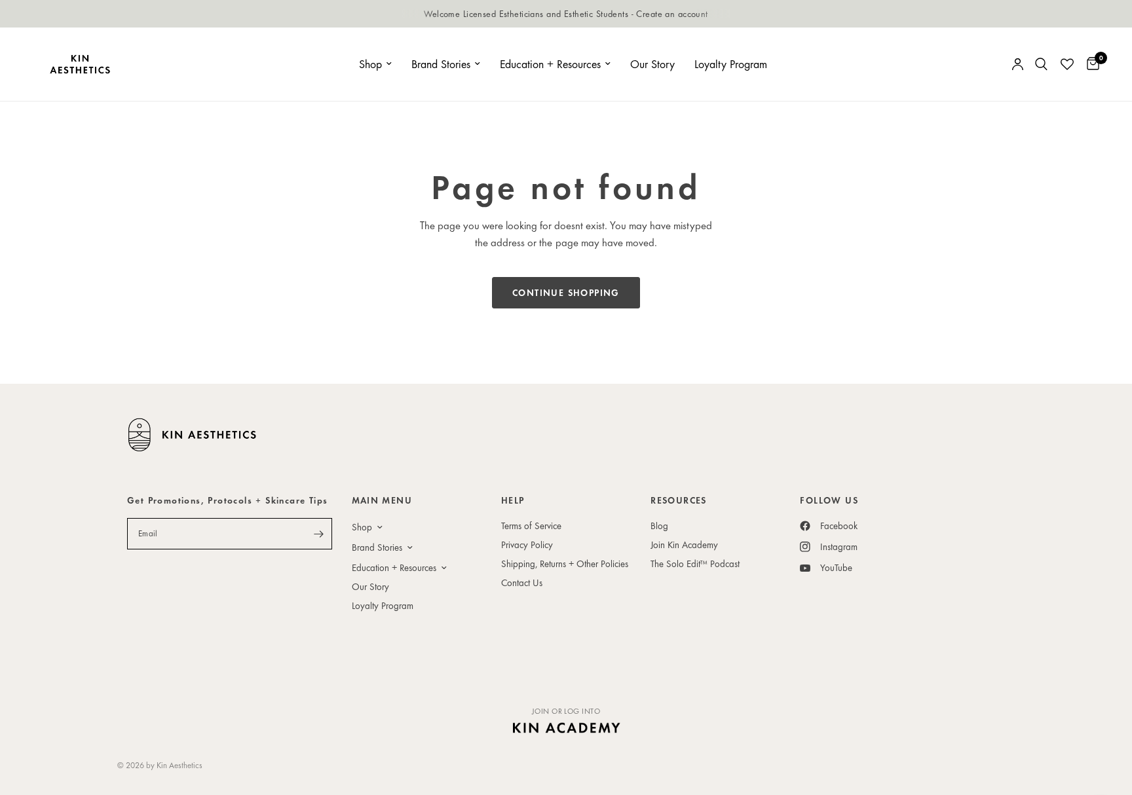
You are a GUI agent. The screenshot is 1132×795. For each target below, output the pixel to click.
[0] (1089, 64)
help (513, 500)
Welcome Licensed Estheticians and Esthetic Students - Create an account (566, 13)
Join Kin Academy (684, 544)
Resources (679, 500)
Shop (370, 63)
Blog (659, 525)
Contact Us (521, 582)
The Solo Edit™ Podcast (695, 563)
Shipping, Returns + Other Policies (564, 563)
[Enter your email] (319, 533)
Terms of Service (531, 525)
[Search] (1041, 64)
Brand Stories (440, 63)
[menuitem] (375, 64)
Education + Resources (550, 63)
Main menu (382, 500)
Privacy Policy (527, 544)
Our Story (652, 63)
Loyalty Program (730, 63)
